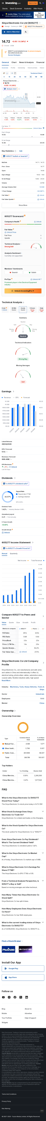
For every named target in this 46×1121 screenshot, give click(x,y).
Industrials (40, 694)
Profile (13, 68)
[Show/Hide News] (15, 73)
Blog (3, 1009)
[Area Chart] (7, 73)
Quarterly (13, 553)
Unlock (24, 652)
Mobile (4, 1013)
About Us (28, 1009)
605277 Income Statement (16, 542)
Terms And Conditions (9, 1094)
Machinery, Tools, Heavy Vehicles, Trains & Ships (27, 688)
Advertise (28, 1013)
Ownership (21, 68)
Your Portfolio (7, 1018)
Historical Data (32, 68)
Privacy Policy (6, 1101)
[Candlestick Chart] (4, 73)
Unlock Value (37, 128)
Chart (14, 62)
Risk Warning (6, 1108)
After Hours (37, 9)
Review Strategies (14, 55)
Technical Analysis (12, 302)
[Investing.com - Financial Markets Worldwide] (13, 3)
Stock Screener (16, 9)
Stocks (5, 9)
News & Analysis (26, 62)
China (42, 703)
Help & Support (30, 1018)
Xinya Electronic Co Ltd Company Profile (20, 663)
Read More (6, 680)
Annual (4, 553)
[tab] (14, 309)
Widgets (5, 1022)
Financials (40, 62)
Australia (27, 9)
